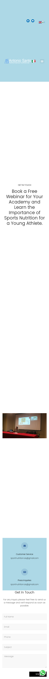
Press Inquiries (24, 580)
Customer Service (24, 554)
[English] (40, 22)
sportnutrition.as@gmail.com (25, 558)
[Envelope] (32, 20)
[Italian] (43, 22)
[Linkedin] (28, 20)
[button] (42, 61)
